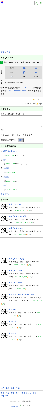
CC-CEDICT (25, 88)
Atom (28, 393)
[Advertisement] (21, 28)
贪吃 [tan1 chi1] (10, 151)
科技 (18, 388)
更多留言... (5, 194)
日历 (2, 388)
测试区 (6, 160)
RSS (23, 393)
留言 (34, 393)
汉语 (9, 52)
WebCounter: (14, 406)
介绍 (8, 393)
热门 (18, 393)
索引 (13, 393)
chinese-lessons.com (16, 91)
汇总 (8, 388)
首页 (2, 52)
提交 (21, 140)
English (4, 396)
